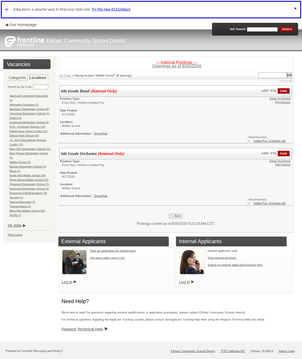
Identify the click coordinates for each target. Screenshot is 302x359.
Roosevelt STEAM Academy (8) (28, 193)
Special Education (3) (22, 202)
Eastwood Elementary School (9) (29, 122)
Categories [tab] (17, 78)
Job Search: (238, 29)
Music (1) (15, 171)
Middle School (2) (20, 162)
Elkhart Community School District (193, 351)
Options (284, 80)
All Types (65, 75)
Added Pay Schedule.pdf (269, 141)
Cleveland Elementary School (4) (29, 113)
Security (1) (16, 197)
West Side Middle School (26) (27, 210)
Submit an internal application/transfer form (235, 265)
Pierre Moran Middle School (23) (29, 179)
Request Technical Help (82, 329)
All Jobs (15, 225)
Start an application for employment (113, 250)
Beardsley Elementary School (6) (29, 109)
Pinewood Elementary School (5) (29, 184)
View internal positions (222, 258)
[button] (296, 9)
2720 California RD (233, 351)
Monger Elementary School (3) (28, 166)
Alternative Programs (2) (24, 104)
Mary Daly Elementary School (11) (30, 149)
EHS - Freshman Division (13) (27, 126)
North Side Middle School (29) (28, 175)
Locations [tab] (37, 78)
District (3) (16, 118)
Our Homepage (23, 25)
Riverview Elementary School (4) (29, 188)
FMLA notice (15, 235)
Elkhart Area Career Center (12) (29, 131)
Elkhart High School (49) (24, 135)
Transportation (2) (20, 206)
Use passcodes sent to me (107, 258)
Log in (66, 282)
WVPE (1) (15, 215)
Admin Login (287, 351)
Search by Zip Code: (20, 86)
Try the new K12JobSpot (111, 10)
